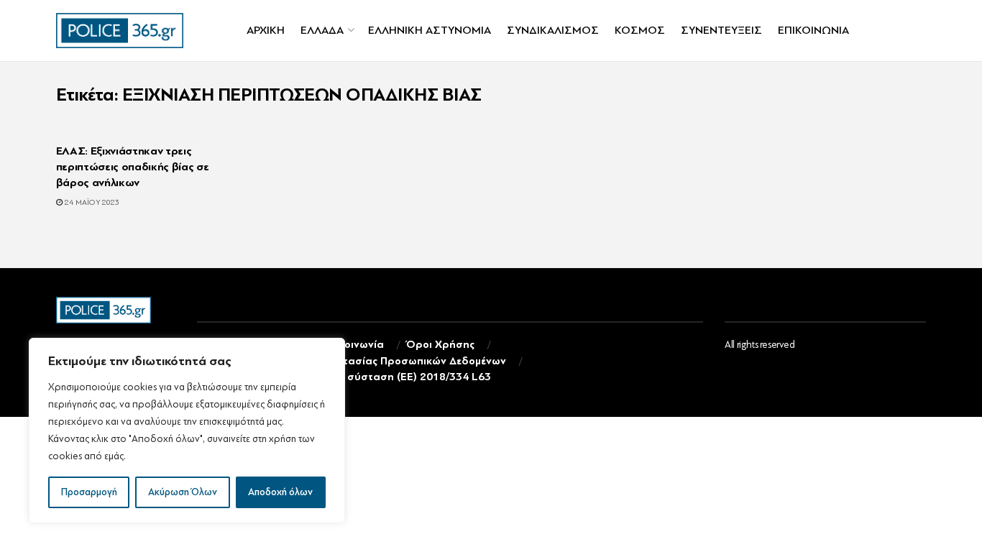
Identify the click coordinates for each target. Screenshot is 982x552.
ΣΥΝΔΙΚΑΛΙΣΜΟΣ (553, 30)
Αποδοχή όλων (280, 492)
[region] (187, 430)
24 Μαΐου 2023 (91, 202)
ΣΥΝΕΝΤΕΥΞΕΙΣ (721, 30)
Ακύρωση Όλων (182, 492)
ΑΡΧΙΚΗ (266, 30)
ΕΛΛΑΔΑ (322, 30)
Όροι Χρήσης (440, 345)
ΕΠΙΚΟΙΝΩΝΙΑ (813, 30)
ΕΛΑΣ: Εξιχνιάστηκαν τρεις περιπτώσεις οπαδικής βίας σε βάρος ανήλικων (132, 167)
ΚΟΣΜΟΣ (640, 30)
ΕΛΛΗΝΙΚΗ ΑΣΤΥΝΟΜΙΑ (429, 30)
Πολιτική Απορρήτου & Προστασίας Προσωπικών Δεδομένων (351, 361)
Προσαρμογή (89, 492)
